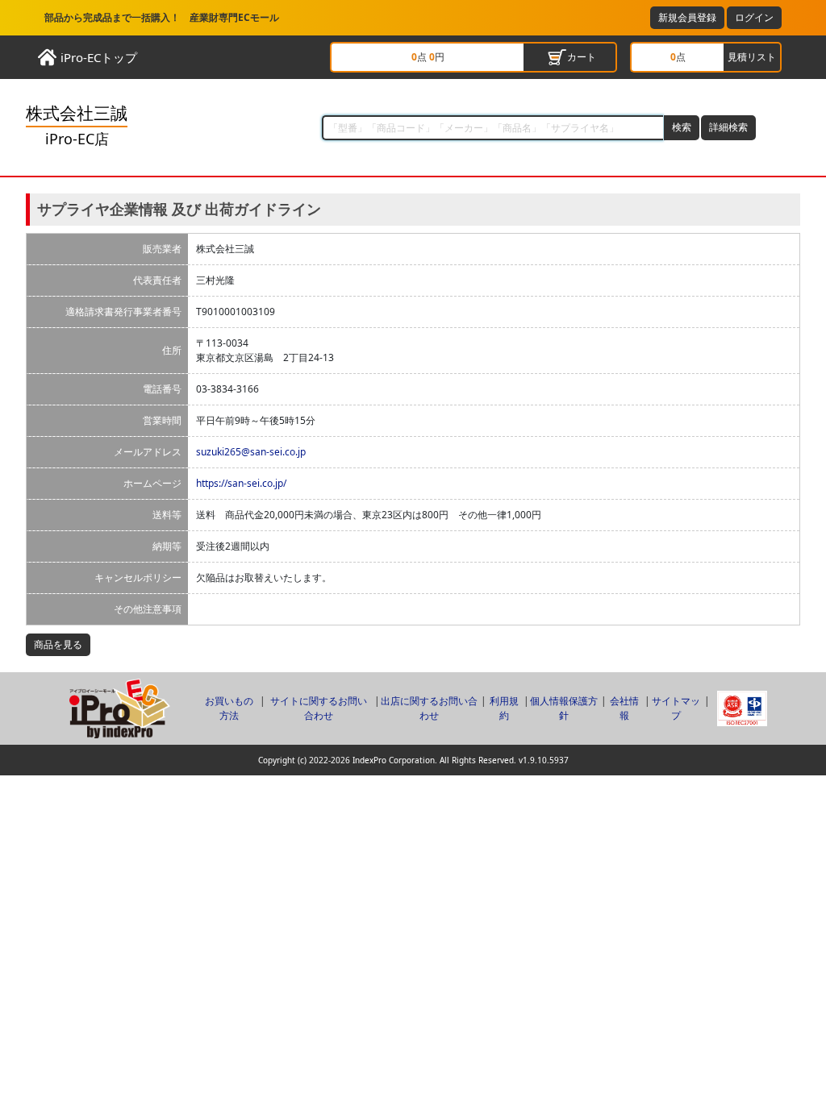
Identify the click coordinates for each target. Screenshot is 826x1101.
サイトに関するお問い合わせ (318, 708)
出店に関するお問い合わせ (429, 708)
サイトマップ (676, 708)
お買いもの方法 (229, 708)
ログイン (754, 17)
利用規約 (504, 708)
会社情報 (624, 708)
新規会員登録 (687, 17)
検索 (681, 127)
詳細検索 (728, 127)
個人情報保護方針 (564, 708)
